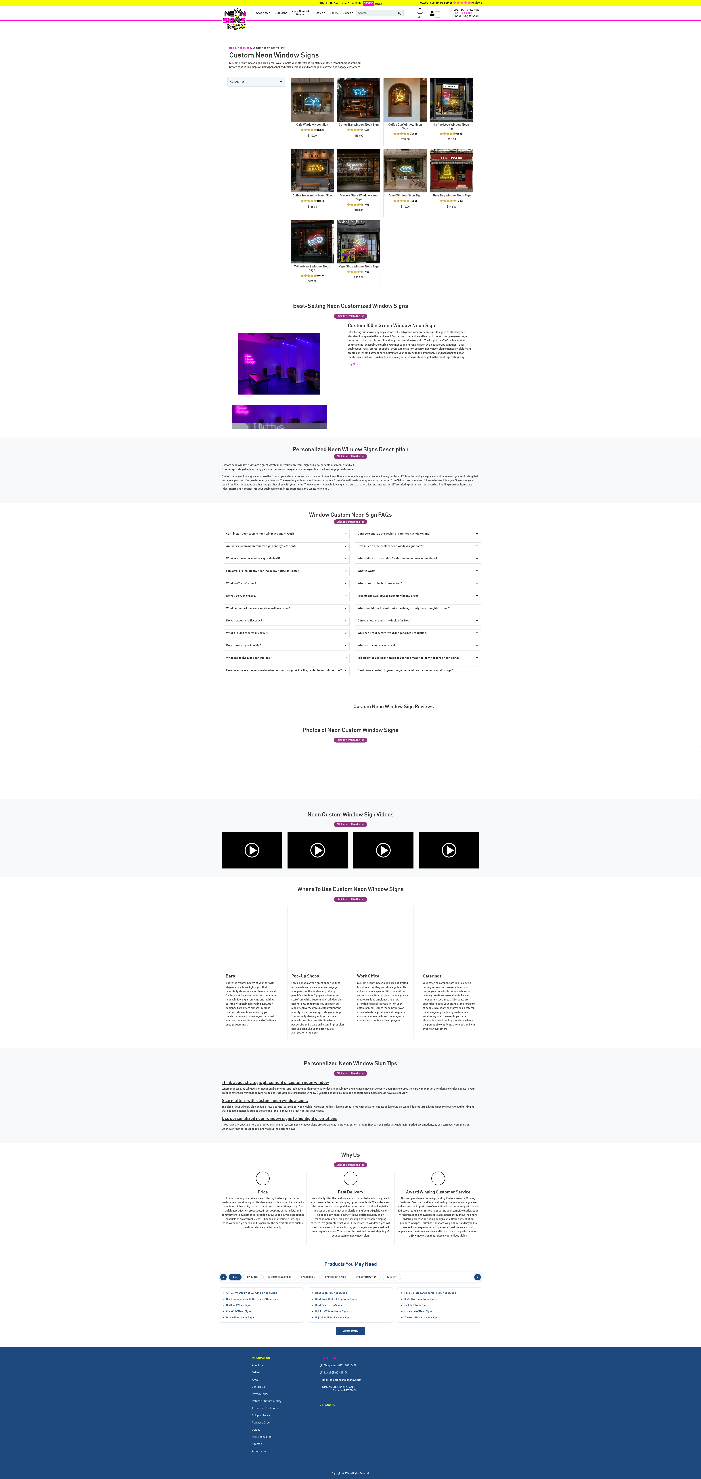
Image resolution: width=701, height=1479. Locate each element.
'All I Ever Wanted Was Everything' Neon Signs (251, 1293)
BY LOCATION (308, 1277)
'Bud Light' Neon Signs (238, 1305)
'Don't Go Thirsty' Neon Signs (331, 1293)
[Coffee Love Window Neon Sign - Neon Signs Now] (451, 99)
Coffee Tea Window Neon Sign (312, 195)
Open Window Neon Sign (405, 195)
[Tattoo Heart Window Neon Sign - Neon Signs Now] (312, 241)
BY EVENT (391, 1277)
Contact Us (258, 1387)
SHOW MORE (350, 1331)
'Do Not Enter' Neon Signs (240, 1317)
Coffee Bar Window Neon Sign (359, 124)
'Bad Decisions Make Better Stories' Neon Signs (252, 1299)
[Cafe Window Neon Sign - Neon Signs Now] (312, 99)
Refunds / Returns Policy (266, 1401)
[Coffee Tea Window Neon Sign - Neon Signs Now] (312, 170)
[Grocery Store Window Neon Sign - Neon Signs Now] (358, 170)
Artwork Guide (260, 1451)
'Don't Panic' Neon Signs (328, 1305)
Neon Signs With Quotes (301, 13)
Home (232, 48)
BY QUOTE (252, 1277)
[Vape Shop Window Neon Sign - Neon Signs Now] (358, 241)
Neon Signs (244, 48)
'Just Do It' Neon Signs (416, 1305)
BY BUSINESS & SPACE (279, 1277)
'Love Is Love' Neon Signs (418, 1311)
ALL (235, 1277)
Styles (319, 13)
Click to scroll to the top (350, 316)
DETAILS (378, 4)
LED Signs (281, 13)
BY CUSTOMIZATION (366, 1277)
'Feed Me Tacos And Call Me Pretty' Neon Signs (430, 1293)
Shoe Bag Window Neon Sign (451, 195)
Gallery (334, 13)
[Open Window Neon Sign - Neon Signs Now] (405, 170)
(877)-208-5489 (463, 13)
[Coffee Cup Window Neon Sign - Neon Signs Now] (405, 99)
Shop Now (262, 13)
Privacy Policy (260, 1394)
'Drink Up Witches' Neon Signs (331, 1311)
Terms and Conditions (265, 1408)
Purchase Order (261, 1422)
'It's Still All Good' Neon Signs (420, 1299)
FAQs (255, 1379)
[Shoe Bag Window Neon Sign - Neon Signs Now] (451, 170)
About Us (257, 1365)
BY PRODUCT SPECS (335, 1277)
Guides (347, 13)
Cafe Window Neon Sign (312, 124)
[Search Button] (399, 13)
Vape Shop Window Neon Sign (359, 266)
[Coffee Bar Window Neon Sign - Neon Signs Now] (358, 99)
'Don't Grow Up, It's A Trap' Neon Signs (336, 1299)
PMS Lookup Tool (262, 1437)
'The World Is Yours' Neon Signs (421, 1317)
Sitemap (257, 1444)
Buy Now (353, 364)
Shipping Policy (261, 1415)
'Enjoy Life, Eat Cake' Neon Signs (333, 1317)
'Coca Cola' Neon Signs (238, 1311)
